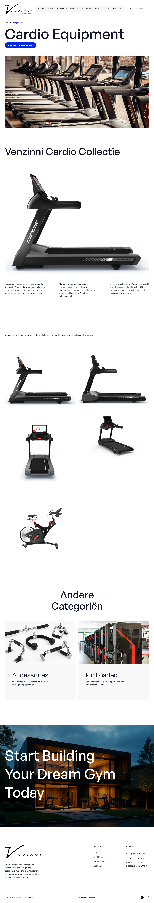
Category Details (19, 23)
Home (7, 23)
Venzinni (15, 898)
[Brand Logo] (18, 9)
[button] (137, 9)
